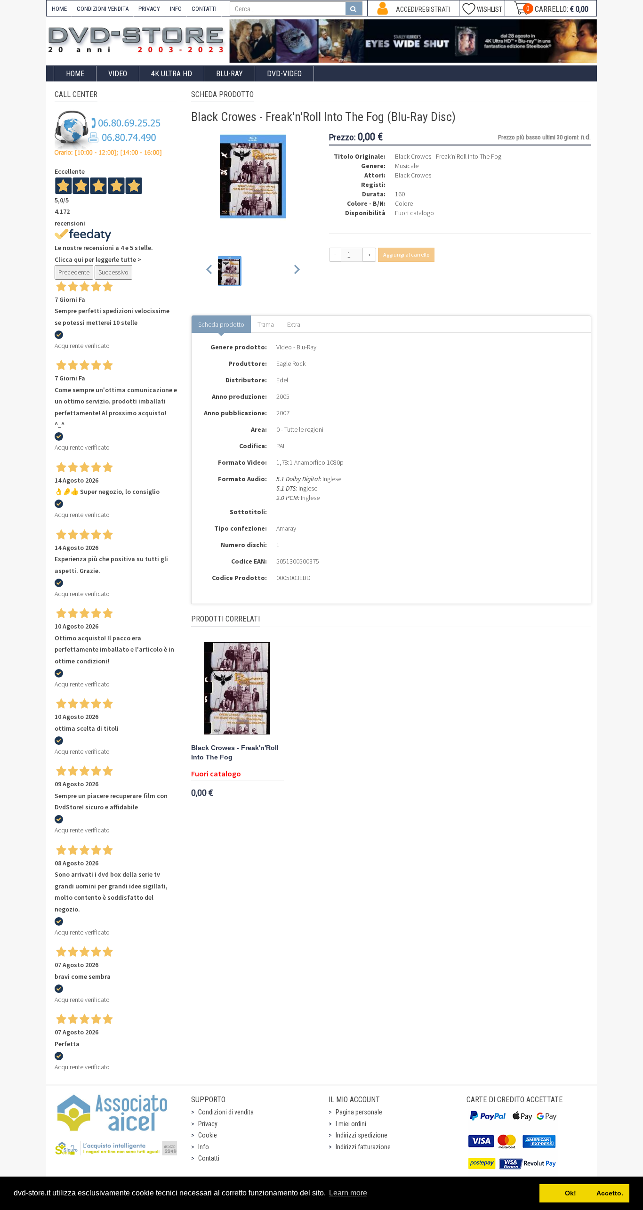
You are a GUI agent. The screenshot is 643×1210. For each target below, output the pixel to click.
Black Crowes (413, 175)
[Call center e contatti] (108, 133)
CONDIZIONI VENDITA (103, 8)
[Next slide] (296, 271)
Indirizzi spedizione (361, 1135)
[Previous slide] (210, 271)
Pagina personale (359, 1112)
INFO (176, 8)
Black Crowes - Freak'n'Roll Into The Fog (235, 752)
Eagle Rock (290, 363)
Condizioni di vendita (226, 1112)
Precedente (73, 272)
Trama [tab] (265, 324)
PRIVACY (149, 8)
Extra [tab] (293, 324)
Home (75, 73)
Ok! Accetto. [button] (584, 1193)
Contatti (208, 1158)
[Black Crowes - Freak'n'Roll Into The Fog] (237, 689)
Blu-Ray (229, 73)
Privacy (207, 1124)
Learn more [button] (348, 1193)
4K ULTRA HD (171, 73)
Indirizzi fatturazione (363, 1147)
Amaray (286, 528)
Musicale (406, 165)
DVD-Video (284, 73)
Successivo (113, 272)
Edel (282, 380)
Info (203, 1147)
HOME (59, 8)
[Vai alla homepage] (138, 38)
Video (117, 73)
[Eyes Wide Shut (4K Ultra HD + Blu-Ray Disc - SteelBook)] (413, 41)
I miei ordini (351, 1124)
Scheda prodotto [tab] (221, 324)
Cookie (207, 1135)
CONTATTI (204, 8)
